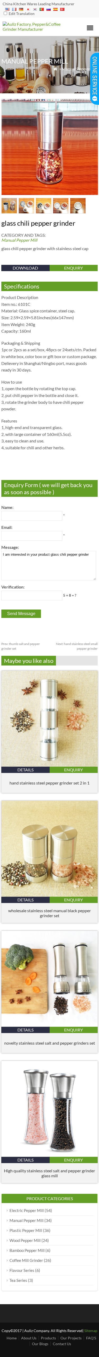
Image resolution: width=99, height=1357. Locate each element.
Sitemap (90, 1330)
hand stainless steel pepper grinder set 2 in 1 (49, 782)
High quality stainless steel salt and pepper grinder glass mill (49, 1173)
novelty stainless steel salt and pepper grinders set (49, 1042)
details (25, 769)
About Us (28, 1338)
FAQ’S (91, 1338)
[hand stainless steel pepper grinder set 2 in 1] (49, 764)
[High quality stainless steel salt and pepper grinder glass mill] (49, 1155)
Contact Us (62, 1343)
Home (12, 1338)
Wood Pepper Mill (25, 1240)
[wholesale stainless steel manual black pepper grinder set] (49, 894)
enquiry (73, 267)
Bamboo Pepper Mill (27, 1250)
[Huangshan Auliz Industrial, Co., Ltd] (38, 29)
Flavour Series (22, 1270)
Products (48, 1338)
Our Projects (71, 1338)
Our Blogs (40, 1343)
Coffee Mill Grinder (26, 1260)
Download (25, 267)
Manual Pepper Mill (80, 68)
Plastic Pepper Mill (26, 1230)
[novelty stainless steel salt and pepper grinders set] (49, 1025)
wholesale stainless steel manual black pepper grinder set (49, 913)
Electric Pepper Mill (27, 1210)
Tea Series (18, 1280)
